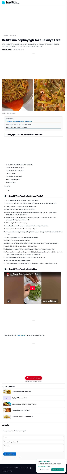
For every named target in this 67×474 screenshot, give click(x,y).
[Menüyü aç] (64, 2)
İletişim (11, 468)
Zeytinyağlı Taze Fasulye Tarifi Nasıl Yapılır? (19, 124)
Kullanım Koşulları (24, 468)
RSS (11, 471)
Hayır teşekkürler (44, 469)
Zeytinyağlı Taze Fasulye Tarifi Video (17, 127)
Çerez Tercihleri (34, 468)
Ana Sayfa (5, 35)
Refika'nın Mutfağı (7, 49)
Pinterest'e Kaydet (34, 378)
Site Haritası (5, 471)
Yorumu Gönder (9, 454)
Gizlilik (16, 468)
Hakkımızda (5, 468)
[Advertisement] (33, 18)
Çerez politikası (42, 466)
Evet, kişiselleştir (57, 469)
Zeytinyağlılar (12, 35)
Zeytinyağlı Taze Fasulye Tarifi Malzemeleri (19, 121)
